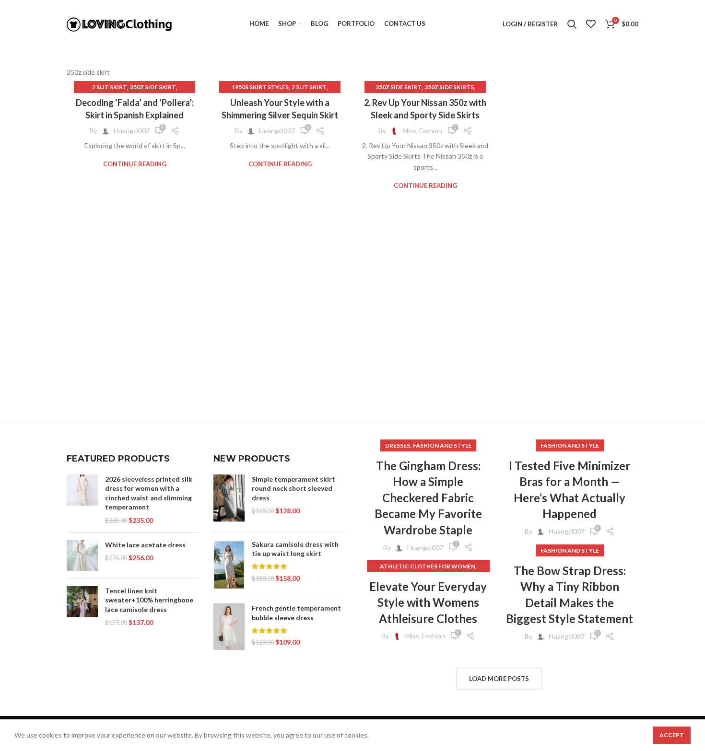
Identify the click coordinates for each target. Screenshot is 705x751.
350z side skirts (449, 87)
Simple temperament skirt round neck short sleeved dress (293, 488)
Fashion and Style (442, 445)
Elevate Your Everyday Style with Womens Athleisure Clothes (428, 602)
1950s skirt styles (260, 87)
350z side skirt (153, 87)
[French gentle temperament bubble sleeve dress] (229, 627)
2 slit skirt (109, 87)
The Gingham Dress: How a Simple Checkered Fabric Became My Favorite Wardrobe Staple (428, 498)
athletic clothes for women (427, 566)
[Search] (572, 24)
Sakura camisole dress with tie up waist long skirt (295, 549)
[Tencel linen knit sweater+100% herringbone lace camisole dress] (82, 606)
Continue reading (134, 164)
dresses (397, 445)
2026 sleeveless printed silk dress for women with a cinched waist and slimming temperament (148, 493)
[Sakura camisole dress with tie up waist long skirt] (229, 564)
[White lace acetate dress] (82, 555)
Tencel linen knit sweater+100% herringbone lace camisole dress (149, 600)
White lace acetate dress (145, 545)
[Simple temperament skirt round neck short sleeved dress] (229, 499)
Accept (671, 735)
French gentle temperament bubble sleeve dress (296, 613)
